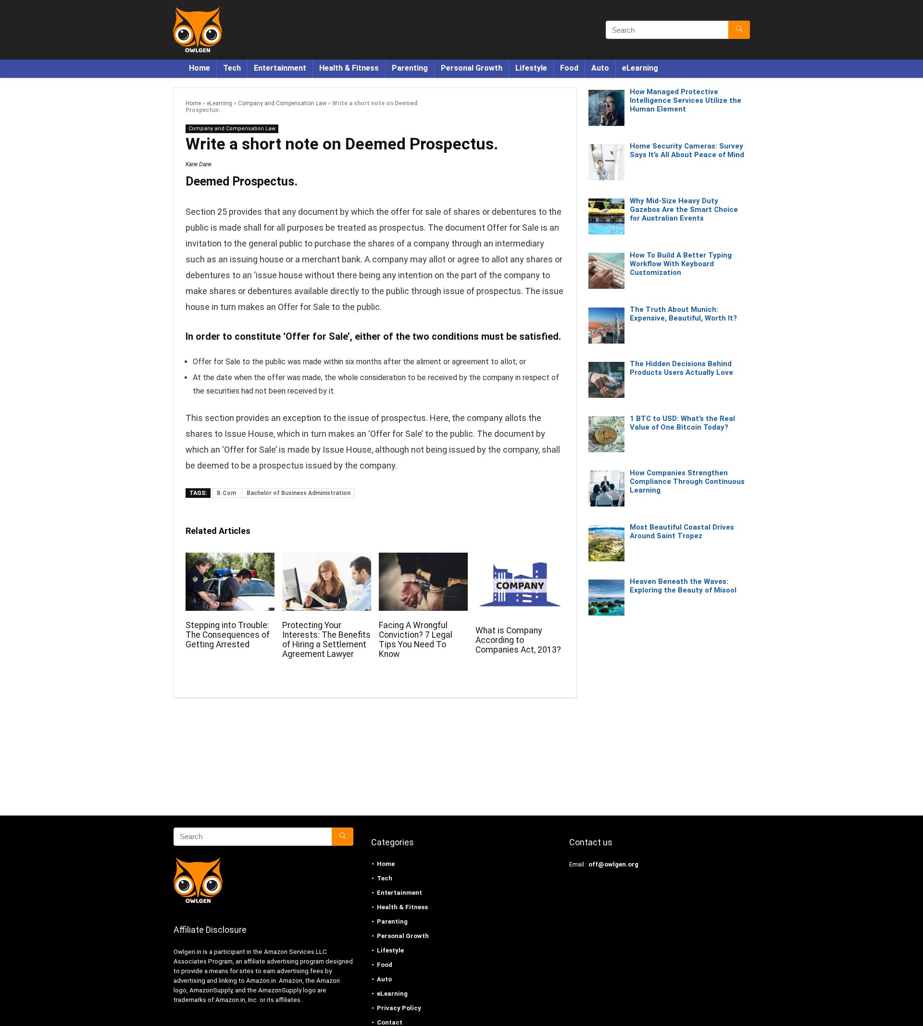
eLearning (640, 68)
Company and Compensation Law (282, 103)
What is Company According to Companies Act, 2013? (518, 640)
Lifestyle (531, 68)
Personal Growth (471, 68)
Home (199, 68)
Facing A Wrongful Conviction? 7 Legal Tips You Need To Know (415, 639)
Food (569, 68)
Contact (389, 1022)
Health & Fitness (349, 68)
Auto (600, 68)
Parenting (410, 68)
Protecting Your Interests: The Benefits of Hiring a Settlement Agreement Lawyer (326, 639)
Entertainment (280, 68)
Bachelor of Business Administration (298, 493)
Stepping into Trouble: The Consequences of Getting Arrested (228, 634)
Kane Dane (199, 164)
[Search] (739, 30)
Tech (232, 68)
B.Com (226, 493)
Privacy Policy (399, 1008)
